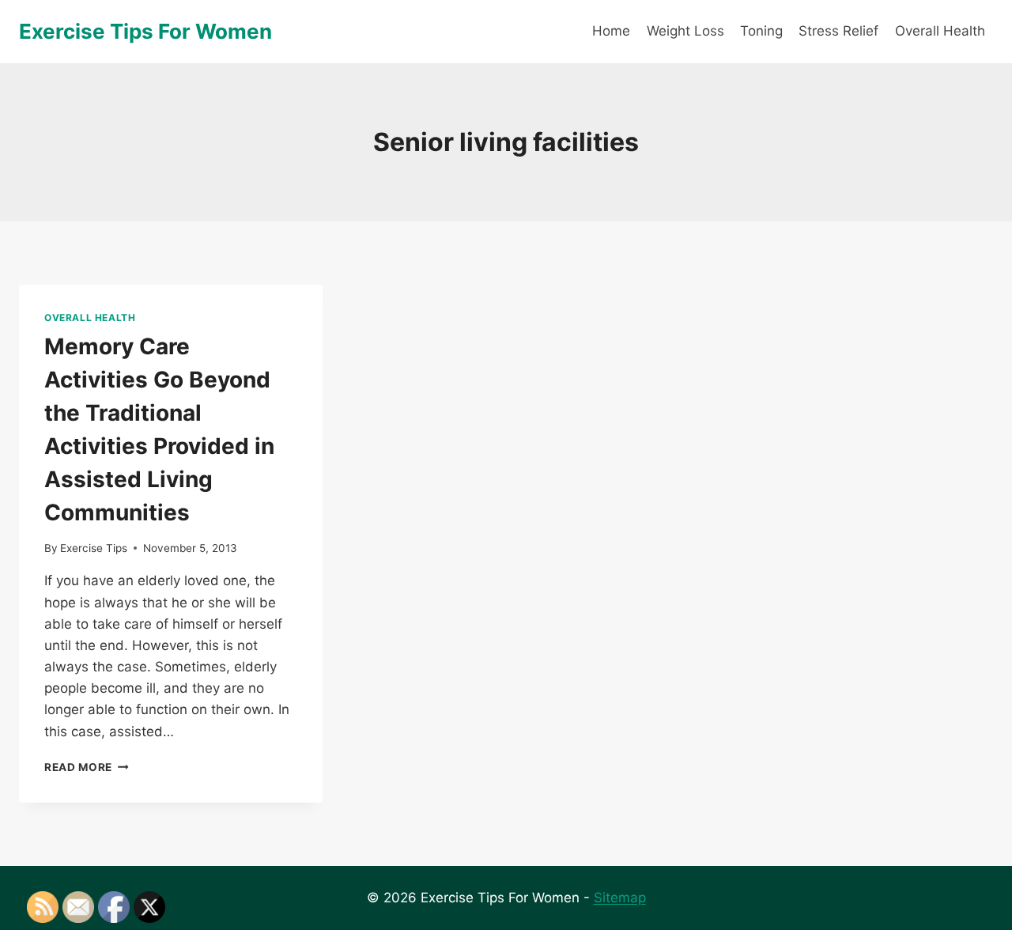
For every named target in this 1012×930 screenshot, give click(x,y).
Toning (761, 31)
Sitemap (620, 897)
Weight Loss (685, 31)
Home (611, 31)
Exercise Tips (93, 548)
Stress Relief (838, 31)
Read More (86, 767)
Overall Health (940, 31)
